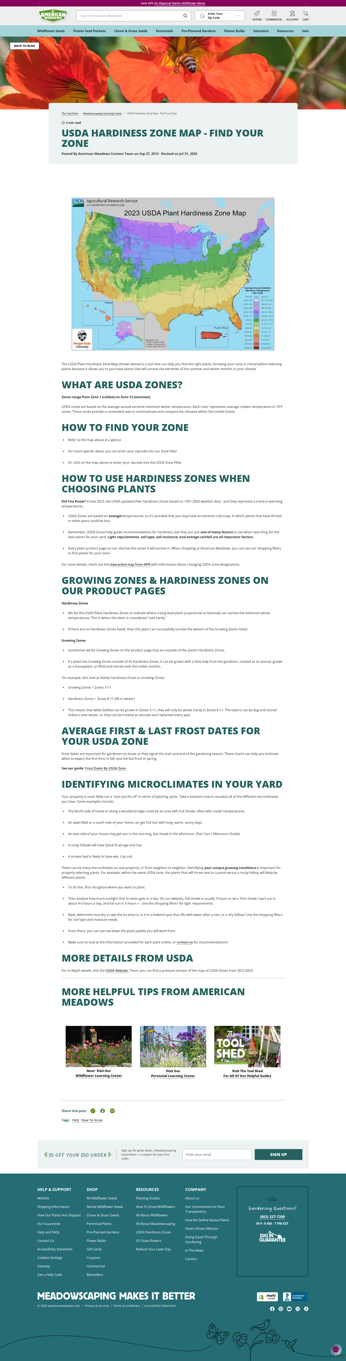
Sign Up (278, 1154)
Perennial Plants (99, 1223)
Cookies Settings (49, 1257)
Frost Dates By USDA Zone (105, 768)
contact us (185, 942)
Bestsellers (95, 1274)
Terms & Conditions (126, 1306)
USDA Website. (117, 970)
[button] (306, 15)
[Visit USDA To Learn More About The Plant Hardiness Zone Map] (173, 269)
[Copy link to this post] (92, 1110)
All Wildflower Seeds (102, 1198)
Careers (191, 1259)
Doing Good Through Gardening (201, 1239)
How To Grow (91, 1120)
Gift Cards (94, 1249)
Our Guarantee (48, 1223)
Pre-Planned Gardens (103, 1232)
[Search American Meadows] (185, 16)
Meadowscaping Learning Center (102, 113)
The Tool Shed (70, 113)
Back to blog (24, 46)
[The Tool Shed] (247, 1041)
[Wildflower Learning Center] (99, 1041)
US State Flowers (148, 1240)
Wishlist (43, 1198)
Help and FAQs (48, 1232)
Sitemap (43, 1266)
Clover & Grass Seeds (103, 1215)
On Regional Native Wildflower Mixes (179, 3)
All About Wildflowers (152, 1215)
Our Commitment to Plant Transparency (205, 1209)
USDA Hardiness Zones (153, 1232)
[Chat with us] (336, 1349)
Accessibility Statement (55, 1249)
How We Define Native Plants (207, 1220)
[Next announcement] (306, 3)
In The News (194, 1250)
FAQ (75, 1120)
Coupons (93, 1257)
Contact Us (45, 1240)
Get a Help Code (49, 1274)
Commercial (96, 1266)
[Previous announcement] (39, 3)
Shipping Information (53, 1206)
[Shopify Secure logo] (267, 1296)
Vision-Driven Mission (201, 1228)
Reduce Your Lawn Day (153, 1249)
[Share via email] (112, 1110)
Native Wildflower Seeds (105, 1206)
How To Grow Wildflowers (155, 1206)
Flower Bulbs (96, 1240)
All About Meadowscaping (155, 1223)
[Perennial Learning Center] (173, 1041)
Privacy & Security (97, 1306)
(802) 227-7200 (272, 1216)
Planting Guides (148, 1198)
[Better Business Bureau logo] (296, 1296)
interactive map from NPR (130, 564)
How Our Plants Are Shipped (59, 1215)
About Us (192, 1198)
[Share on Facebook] (102, 1110)
